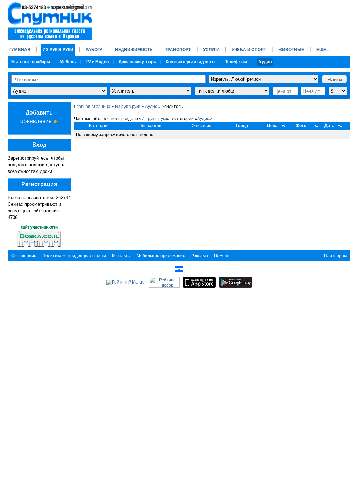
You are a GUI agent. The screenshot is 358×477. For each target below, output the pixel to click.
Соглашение (23, 255)
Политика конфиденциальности (74, 255)
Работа (94, 49)
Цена (272, 125)
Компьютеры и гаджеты (190, 61)
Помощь (222, 255)
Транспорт (178, 49)
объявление (36, 117)
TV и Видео (97, 61)
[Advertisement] (223, 19)
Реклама (199, 255)
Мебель (68, 61)
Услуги (211, 49)
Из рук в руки (58, 49)
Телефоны (236, 61)
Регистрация (39, 184)
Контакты (121, 255)
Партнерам (335, 255)
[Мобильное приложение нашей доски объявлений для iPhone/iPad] (199, 282)
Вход (39, 145)
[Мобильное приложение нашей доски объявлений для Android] (235, 282)
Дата (329, 125)
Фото (301, 125)
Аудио (265, 61)
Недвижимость (134, 49)
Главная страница (92, 106)
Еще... (322, 49)
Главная (19, 49)
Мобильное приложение (161, 255)
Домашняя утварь (137, 61)
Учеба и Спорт (249, 49)
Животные (291, 49)
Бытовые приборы (30, 61)
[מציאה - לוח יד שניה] (179, 268)
